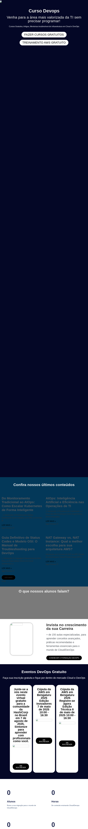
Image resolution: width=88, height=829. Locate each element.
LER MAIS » (7, 525)
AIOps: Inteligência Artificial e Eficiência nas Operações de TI (65, 502)
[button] (8, 577)
